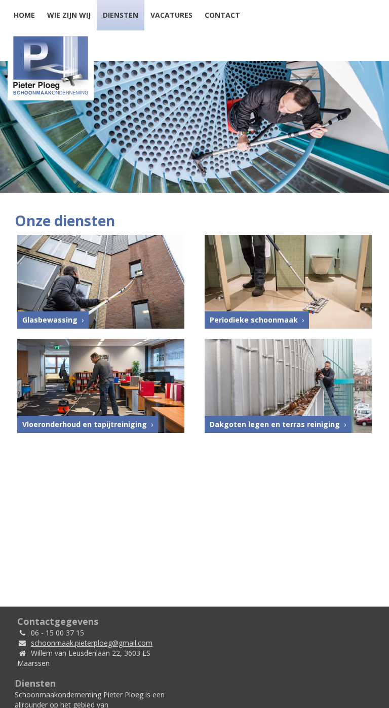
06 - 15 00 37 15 (57, 633)
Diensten (120, 15)
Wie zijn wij (69, 15)
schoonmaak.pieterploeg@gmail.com (91, 643)
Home (24, 15)
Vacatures (171, 15)
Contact (222, 15)
